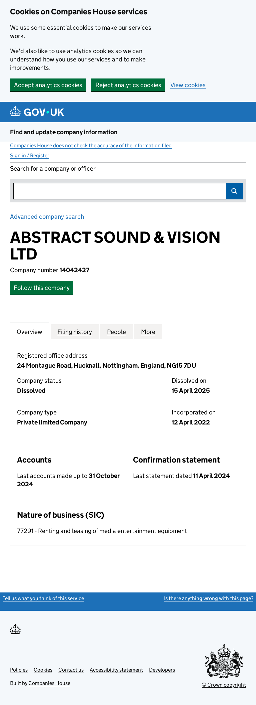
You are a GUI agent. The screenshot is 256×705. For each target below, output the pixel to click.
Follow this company (42, 288)
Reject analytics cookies (128, 85)
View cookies (188, 85)
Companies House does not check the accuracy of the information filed (91, 145)
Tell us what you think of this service (43, 598)
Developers (162, 670)
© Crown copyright (224, 685)
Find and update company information (64, 132)
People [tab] (116, 332)
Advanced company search (47, 216)
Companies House (49, 683)
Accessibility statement (116, 670)
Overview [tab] (29, 332)
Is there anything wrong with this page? (208, 598)
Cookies (43, 670)
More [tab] (148, 332)
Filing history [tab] (74, 332)
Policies (19, 670)
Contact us (71, 670)
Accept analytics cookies (48, 85)
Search (234, 191)
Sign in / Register (29, 155)
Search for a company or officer (53, 168)
